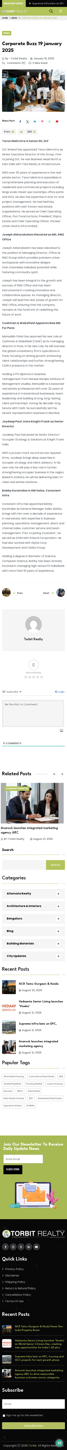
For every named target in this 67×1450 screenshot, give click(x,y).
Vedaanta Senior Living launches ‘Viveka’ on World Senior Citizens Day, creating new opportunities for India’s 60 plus (40, 1344)
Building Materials (20, 943)
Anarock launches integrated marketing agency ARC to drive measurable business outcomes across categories (39, 1374)
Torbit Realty (33, 639)
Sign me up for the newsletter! (24, 1415)
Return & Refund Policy (20, 1288)
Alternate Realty (19, 894)
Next (46, 593)
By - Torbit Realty (16, 58)
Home (5, 17)
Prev (20, 593)
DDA (61, 1076)
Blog (10, 931)
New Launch (14, 788)
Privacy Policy (14, 1269)
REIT (31, 1098)
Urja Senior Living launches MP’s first (28, 828)
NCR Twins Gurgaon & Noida (38, 983)
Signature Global (12, 1105)
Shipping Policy (15, 1282)
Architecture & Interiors (24, 906)
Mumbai (8, 1091)
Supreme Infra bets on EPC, (38, 1023)
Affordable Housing (14, 1076)
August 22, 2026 (32, 990)
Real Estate (34, 1091)
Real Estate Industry (14, 1098)
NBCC (20, 1091)
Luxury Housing (55, 1083)
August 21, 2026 (44, 834)
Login (61, 692)
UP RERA (30, 1105)
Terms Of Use (14, 1301)
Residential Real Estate (50, 1098)
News (14, 17)
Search (8, 850)
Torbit (32, 1446)
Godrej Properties (12, 1083)
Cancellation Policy (18, 1295)
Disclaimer (12, 1275)
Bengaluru (14, 919)
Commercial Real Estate (41, 1076)
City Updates (16, 956)
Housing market (34, 1083)
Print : (7, 131)
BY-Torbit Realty (15, 834)
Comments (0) (15, 63)
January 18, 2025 (43, 58)
